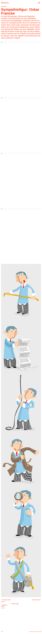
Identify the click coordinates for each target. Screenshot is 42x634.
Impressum (31, 631)
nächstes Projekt (35, 599)
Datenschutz (36, 631)
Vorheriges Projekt (7, 599)
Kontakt (40, 631)
